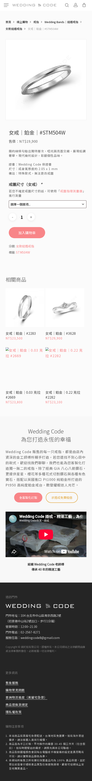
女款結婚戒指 (14, 29)
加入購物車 (27, 232)
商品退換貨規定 (17, 704)
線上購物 (22, 22)
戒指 (36, 22)
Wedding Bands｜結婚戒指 (61, 22)
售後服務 (12, 683)
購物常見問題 (15, 690)
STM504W (23, 252)
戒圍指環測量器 (71, 191)
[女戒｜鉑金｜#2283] (25, 307)
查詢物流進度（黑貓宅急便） (26, 697)
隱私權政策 (14, 712)
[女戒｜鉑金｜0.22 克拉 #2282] (64, 366)
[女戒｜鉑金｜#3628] (64, 307)
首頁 (8, 22)
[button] (6, 5)
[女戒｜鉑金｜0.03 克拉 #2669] (25, 366)
